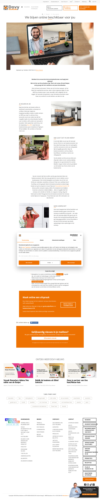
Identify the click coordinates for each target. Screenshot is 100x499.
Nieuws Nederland (40, 435)
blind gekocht (29, 398)
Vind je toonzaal (67, 8)
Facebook (35, 322)
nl (93, 1)
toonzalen (10, 398)
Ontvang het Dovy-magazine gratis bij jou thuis (72, 450)
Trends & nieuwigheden (41, 423)
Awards (64, 406)
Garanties (56, 427)
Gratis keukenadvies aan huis (73, 433)
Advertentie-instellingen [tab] (58, 240)
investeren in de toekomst (39, 406)
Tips (19, 398)
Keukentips (24, 458)
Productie (56, 434)
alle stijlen (60, 274)
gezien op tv (13, 402)
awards (79, 402)
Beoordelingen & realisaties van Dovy (90, 430)
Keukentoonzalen (90, 424)
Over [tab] (74, 240)
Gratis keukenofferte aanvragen (72, 427)
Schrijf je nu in (51, 338)
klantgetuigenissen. (37, 281)
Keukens (27, 7)
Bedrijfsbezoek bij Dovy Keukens (58, 449)
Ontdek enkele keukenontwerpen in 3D (90, 451)
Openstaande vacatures (89, 443)
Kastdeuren (24, 436)
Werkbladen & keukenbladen (25, 423)
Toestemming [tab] (25, 240)
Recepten (88, 463)
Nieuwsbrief (90, 479)
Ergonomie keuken (24, 450)
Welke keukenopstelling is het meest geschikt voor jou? (26, 430)
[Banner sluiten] (80, 235)
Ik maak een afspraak (85, 7)
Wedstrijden (40, 432)
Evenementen (41, 429)
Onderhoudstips (26, 456)
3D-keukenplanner (53, 8)
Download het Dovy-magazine (72, 445)
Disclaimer (65, 495)
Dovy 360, (29, 125)
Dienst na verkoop (71, 438)
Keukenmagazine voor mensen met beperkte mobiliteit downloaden (73, 459)
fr (95, 1)
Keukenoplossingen (26, 461)
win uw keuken (65, 398)
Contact (77, 1)
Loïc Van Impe (43, 402)
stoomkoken (76, 398)
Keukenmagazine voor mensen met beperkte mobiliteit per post (73, 469)
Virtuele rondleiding (56, 441)
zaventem (87, 398)
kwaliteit (32, 402)
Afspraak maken (73, 423)
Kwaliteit (23, 447)
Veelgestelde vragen (90, 437)
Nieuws (48, 14)
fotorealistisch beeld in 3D (62, 186)
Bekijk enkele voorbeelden (68, 304)
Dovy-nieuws (56, 14)
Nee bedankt (29, 262)
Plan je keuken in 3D (89, 468)
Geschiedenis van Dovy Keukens (57, 423)
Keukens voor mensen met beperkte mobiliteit (25, 441)
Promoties (88, 458)
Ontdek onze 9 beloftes (89, 494)
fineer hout (54, 406)
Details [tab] (42, 240)
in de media (53, 398)
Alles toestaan (71, 262)
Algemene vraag (73, 441)
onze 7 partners (26, 247)
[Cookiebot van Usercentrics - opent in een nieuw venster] (71, 235)
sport (87, 402)
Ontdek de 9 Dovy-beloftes (58, 437)
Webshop (84, 1)
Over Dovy (64, 1)
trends (23, 402)
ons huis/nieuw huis (67, 402)
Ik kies (49, 262)
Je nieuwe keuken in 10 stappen (58, 430)
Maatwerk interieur (34, 7)
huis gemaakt (41, 398)
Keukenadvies (54, 1)
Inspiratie (45, 1)
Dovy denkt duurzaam (56, 445)
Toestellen (24, 453)
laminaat (54, 402)
